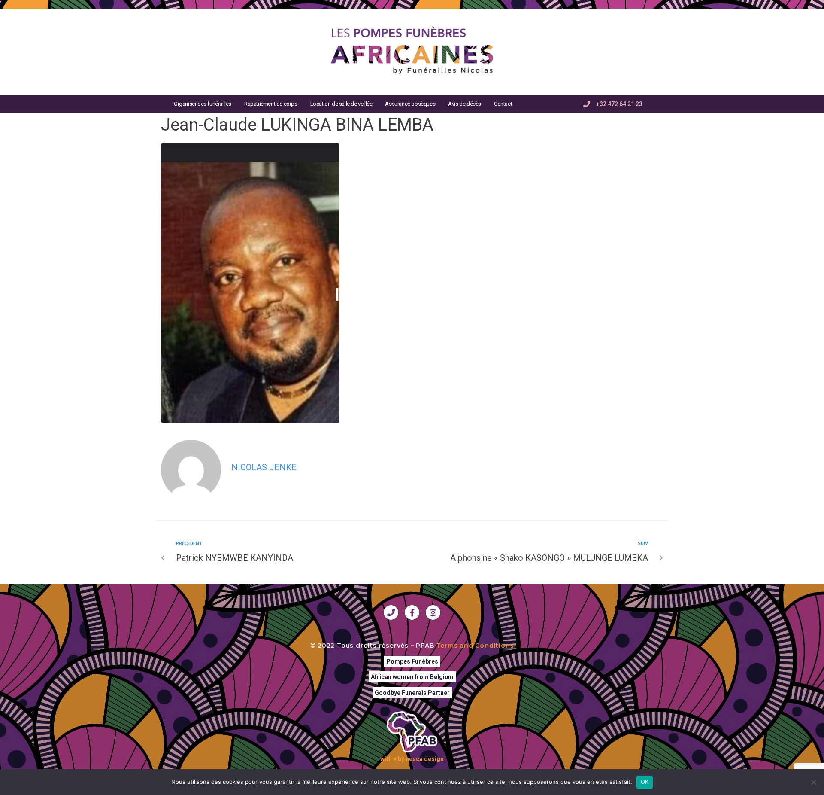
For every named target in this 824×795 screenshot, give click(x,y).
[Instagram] (433, 612)
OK (645, 781)
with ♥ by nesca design (412, 758)
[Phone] (391, 612)
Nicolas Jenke (264, 467)
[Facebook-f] (412, 612)
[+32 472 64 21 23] (586, 104)
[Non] (813, 782)
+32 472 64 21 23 (619, 104)
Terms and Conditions (475, 645)
